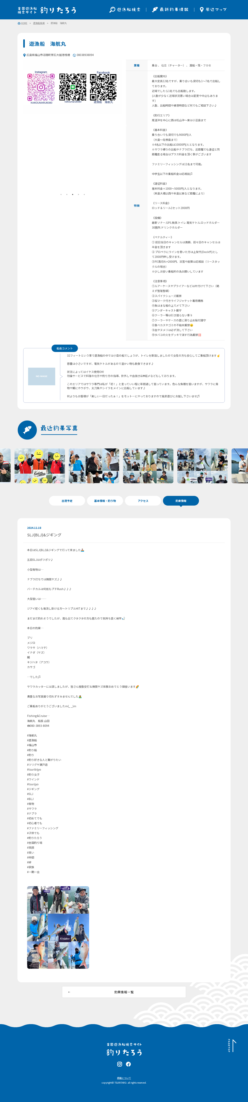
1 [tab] (61, 194)
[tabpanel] (72, 87)
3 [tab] (73, 194)
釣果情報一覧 (124, 992)
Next (125, 126)
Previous (20, 126)
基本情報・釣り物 (105, 501)
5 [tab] (84, 194)
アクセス (143, 501)
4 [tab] (78, 194)
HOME (24, 23)
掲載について (124, 1078)
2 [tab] (67, 194)
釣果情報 (181, 501)
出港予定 (67, 501)
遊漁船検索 (39, 23)
